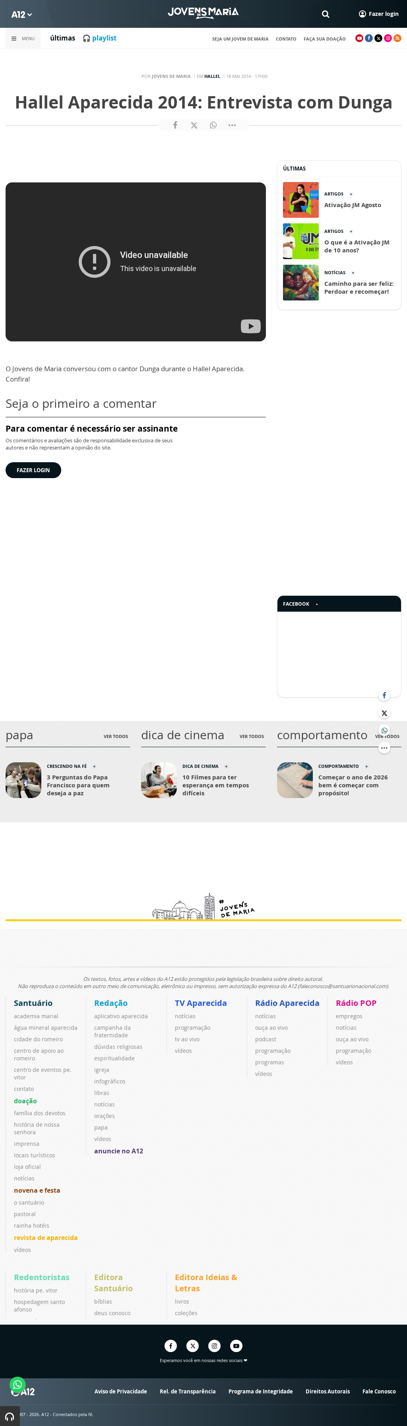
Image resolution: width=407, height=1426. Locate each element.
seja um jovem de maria (240, 39)
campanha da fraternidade (112, 1031)
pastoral (25, 1214)
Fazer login (33, 470)
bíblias (103, 1301)
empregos (349, 1016)
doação (25, 1101)
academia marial (36, 1016)
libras (101, 1093)
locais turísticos (34, 1155)
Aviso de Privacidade (121, 1391)
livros (182, 1301)
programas (269, 1062)
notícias (24, 1178)
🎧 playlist (99, 38)
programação (192, 1027)
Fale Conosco (379, 1391)
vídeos (22, 1250)
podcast (265, 1039)
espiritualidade (114, 1058)
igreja (101, 1069)
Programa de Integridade (261, 1391)
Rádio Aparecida (287, 1003)
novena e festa (37, 1190)
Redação (111, 1003)
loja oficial (27, 1166)
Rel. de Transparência (188, 1391)
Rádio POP (356, 1003)
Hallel (212, 76)
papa (101, 1127)
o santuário (29, 1202)
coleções (186, 1313)
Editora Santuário (113, 1283)
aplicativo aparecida (121, 1016)
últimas (62, 38)
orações (104, 1116)
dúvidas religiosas (118, 1046)
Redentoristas (42, 1277)
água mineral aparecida (46, 1027)
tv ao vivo (187, 1039)
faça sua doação (325, 39)
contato (286, 39)
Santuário (33, 1003)
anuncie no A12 (118, 1151)
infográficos (110, 1081)
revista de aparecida (46, 1237)
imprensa (26, 1143)
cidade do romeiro (38, 1039)
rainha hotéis (31, 1225)
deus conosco (112, 1313)
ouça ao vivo (271, 1027)
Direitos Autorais (328, 1391)
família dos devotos (40, 1113)
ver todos (116, 736)
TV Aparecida (201, 1003)
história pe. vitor (36, 1290)
